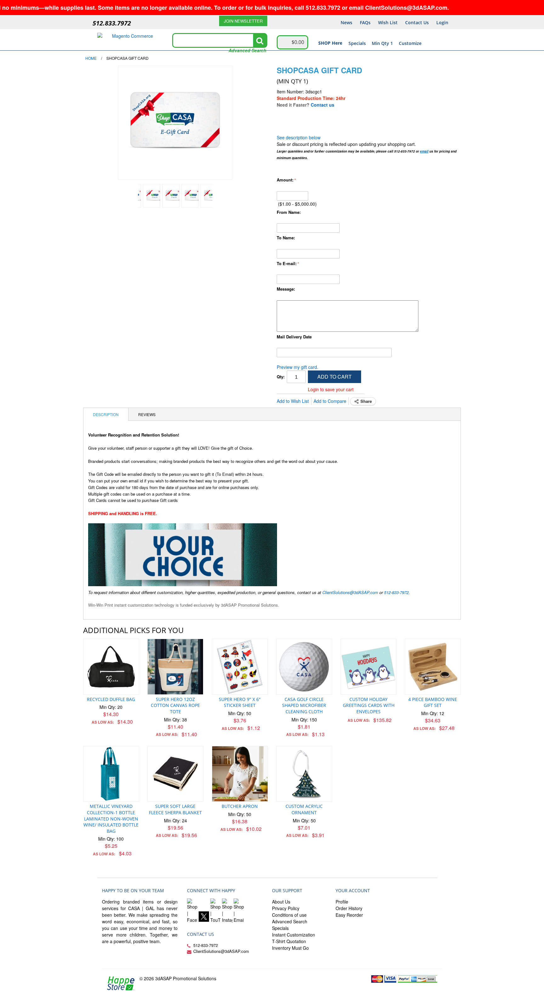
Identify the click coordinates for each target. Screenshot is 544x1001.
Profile (342, 901)
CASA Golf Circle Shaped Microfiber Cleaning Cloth (304, 705)
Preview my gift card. (297, 367)
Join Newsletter (243, 21)
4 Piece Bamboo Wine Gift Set (432, 702)
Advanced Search (247, 50)
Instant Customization (293, 934)
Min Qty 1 (382, 43)
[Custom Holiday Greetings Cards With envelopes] (369, 667)
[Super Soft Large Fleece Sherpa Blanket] (175, 774)
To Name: (286, 238)
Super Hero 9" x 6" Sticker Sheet (240, 702)
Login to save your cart (331, 389)
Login (442, 22)
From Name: (289, 212)
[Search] (259, 40)
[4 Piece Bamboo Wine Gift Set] (433, 667)
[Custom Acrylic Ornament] (304, 774)
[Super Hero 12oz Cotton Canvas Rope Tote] (175, 667)
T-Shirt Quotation (289, 941)
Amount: (285, 180)
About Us (281, 901)
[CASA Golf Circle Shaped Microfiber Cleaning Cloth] (304, 667)
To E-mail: (287, 263)
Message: (286, 289)
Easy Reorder (349, 915)
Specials (357, 43)
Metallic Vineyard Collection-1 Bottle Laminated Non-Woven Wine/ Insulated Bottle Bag (111, 818)
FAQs (365, 22)
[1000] (209, 196)
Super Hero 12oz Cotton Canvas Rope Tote (175, 705)
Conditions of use (289, 915)
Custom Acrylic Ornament (304, 809)
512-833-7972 (396, 592)
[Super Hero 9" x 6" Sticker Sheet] (240, 667)
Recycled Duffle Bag (111, 699)
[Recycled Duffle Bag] (111, 667)
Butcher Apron (240, 806)
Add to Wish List (293, 401)
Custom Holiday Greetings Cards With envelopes (368, 705)
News (346, 22)
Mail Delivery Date (294, 337)
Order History (349, 908)
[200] (151, 196)
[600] (190, 196)
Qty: (281, 377)
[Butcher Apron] (240, 774)
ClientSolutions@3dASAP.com (350, 592)
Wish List (388, 22)
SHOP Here (330, 43)
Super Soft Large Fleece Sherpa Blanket (175, 809)
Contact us (322, 105)
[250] (170, 196)
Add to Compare (330, 401)
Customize (410, 43)
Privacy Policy (285, 908)
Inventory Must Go (290, 948)
